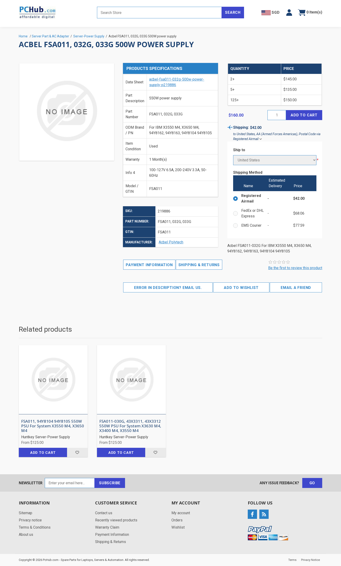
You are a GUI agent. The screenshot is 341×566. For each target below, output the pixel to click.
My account (180, 513)
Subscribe (109, 483)
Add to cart (304, 115)
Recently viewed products (116, 520)
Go (312, 483)
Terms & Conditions (35, 527)
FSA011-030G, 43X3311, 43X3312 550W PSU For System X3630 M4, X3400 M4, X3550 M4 (130, 426)
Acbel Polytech (171, 242)
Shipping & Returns (199, 265)
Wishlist (178, 527)
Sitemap (25, 513)
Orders (177, 520)
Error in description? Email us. (168, 287)
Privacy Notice (310, 560)
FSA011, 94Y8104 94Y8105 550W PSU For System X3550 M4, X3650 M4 (52, 426)
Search (233, 12)
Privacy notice (30, 520)
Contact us (103, 513)
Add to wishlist (241, 287)
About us (26, 534)
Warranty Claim (107, 527)
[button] (289, 12)
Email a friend (296, 287)
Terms (292, 560)
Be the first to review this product (295, 268)
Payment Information (149, 265)
